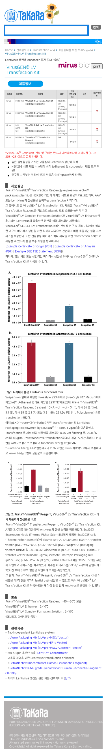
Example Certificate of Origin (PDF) (29, 246)
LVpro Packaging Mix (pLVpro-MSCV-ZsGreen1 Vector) (46, 647)
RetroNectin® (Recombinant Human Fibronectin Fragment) (48, 663)
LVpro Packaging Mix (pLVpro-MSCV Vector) (39, 637)
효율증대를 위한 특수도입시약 (76, 50)
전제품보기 (22, 50)
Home (9, 50)
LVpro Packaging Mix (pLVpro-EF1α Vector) (38, 642)
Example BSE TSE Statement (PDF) (38, 251)
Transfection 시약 (44, 50)
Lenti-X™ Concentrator (52, 653)
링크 (67, 678)
